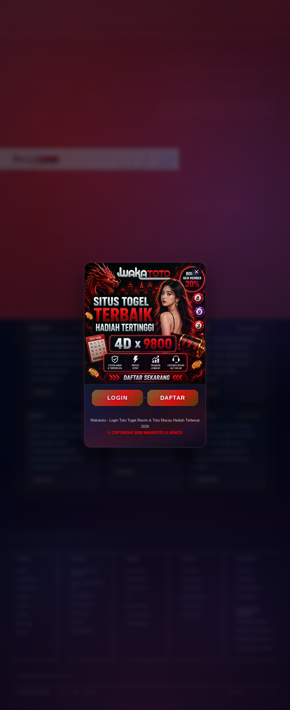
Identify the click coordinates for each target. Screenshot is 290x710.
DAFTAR (172, 398)
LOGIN (117, 398)
